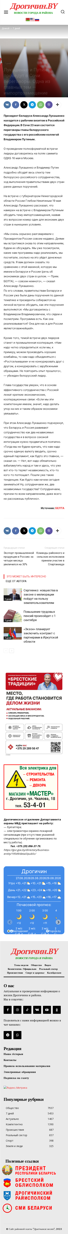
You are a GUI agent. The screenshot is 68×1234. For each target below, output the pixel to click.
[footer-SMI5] (34, 1208)
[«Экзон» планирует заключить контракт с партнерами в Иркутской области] (13, 633)
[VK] (7, 104)
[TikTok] (27, 1010)
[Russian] (37, 19)
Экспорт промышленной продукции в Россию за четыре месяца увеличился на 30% (19, 558)
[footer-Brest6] (34, 1182)
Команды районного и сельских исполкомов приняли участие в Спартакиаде (50, 558)
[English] (32, 19)
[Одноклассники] (57, 1010)
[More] (57, 104)
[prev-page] (6, 650)
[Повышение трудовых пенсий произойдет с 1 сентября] (13, 616)
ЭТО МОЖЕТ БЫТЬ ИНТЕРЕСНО (26, 576)
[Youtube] (47, 1010)
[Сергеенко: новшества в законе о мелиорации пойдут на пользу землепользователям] (13, 594)
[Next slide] (58, 922)
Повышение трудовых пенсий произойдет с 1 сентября (40, 616)
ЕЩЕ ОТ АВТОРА (16, 581)
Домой (5, 28)
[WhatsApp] (40, 104)
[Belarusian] (27, 19)
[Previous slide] (9, 922)
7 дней (8, 63)
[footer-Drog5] (34, 1195)
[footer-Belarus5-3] (34, 1170)
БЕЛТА (59, 508)
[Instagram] (17, 1010)
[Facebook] (15, 104)
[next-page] (11, 650)
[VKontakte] (37, 1010)
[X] (24, 104)
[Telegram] (32, 104)
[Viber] (49, 104)
